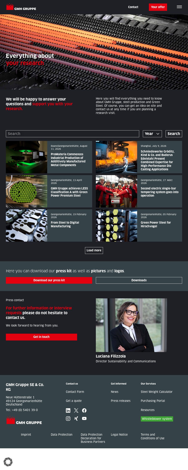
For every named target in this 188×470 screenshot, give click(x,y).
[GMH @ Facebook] (84, 410)
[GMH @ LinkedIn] (68, 410)
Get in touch (41, 337)
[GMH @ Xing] (76, 418)
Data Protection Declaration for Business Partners (93, 438)
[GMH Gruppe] (22, 7)
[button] (8, 462)
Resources (147, 410)
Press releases (120, 401)
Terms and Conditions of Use (152, 436)
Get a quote (74, 401)
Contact (133, 7)
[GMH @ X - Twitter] (76, 410)
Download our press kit (49, 280)
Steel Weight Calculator (157, 392)
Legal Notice (119, 434)
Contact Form (75, 392)
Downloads (139, 280)
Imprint (26, 434)
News (114, 392)
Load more (94, 250)
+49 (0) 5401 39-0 (25, 410)
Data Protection (61, 434)
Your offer (158, 7)
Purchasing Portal (153, 401)
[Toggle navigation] (179, 7)
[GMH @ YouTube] (84, 418)
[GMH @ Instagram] (68, 418)
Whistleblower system (157, 419)
